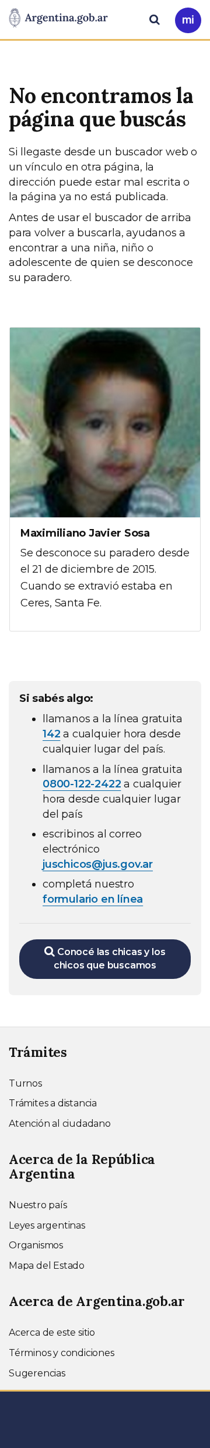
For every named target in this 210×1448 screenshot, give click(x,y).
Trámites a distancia (53, 1103)
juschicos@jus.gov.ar (98, 864)
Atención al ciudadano (60, 1123)
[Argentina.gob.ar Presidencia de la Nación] (58, 18)
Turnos (25, 1083)
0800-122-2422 (82, 784)
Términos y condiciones (61, 1352)
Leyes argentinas (47, 1225)
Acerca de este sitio (52, 1332)
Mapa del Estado (47, 1265)
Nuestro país (38, 1205)
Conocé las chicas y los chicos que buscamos (110, 958)
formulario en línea (93, 899)
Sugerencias (37, 1373)
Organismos (36, 1245)
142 (51, 733)
